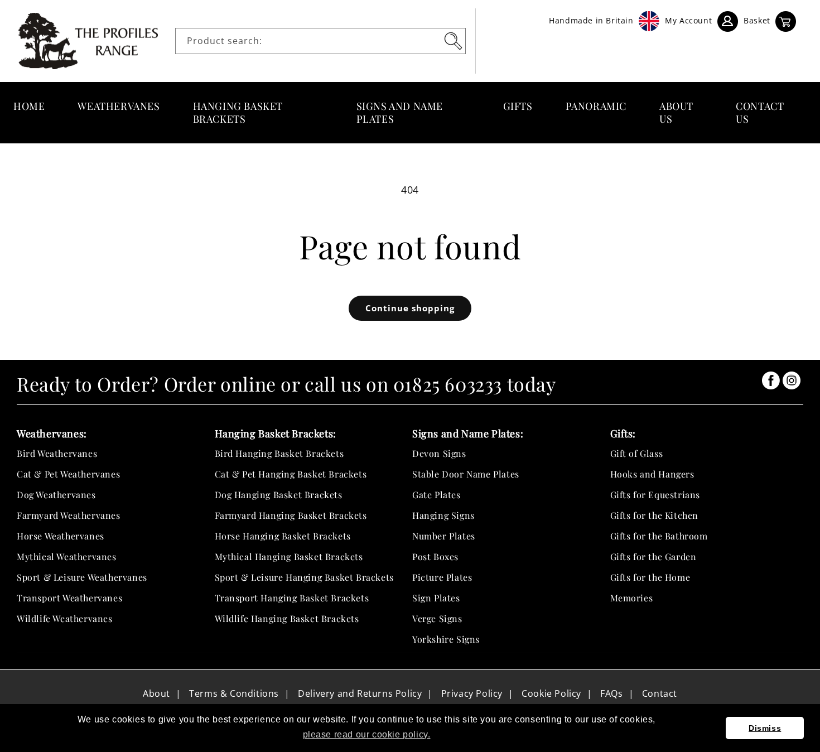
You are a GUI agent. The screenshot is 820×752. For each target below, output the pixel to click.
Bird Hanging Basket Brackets (279, 453)
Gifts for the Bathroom (659, 536)
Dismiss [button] (765, 728)
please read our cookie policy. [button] (367, 734)
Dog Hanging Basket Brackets (279, 494)
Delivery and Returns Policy (360, 693)
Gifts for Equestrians (655, 494)
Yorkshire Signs (446, 639)
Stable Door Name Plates (465, 474)
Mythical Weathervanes (67, 556)
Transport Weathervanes (69, 598)
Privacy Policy (472, 693)
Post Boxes (435, 556)
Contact (659, 693)
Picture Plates (442, 577)
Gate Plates (436, 494)
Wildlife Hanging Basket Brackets (287, 618)
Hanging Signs (443, 515)
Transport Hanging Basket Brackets (292, 598)
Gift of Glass (636, 453)
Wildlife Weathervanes (65, 618)
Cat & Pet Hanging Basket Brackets (291, 474)
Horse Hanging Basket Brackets (283, 536)
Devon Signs (439, 453)
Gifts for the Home (650, 577)
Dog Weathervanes (56, 494)
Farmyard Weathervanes (68, 515)
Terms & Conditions (234, 693)
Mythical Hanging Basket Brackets (289, 556)
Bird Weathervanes (57, 453)
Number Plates (443, 536)
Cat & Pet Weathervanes (68, 474)
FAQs (611, 693)
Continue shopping (410, 308)
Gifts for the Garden (653, 556)
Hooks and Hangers (652, 474)
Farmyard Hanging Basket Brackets (291, 515)
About (156, 693)
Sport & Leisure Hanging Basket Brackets (304, 577)
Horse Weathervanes (60, 536)
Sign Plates (436, 598)
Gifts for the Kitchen (654, 515)
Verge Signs (437, 618)
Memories (631, 598)
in (771, 380)
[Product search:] (453, 40)
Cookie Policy (551, 693)
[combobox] (320, 41)
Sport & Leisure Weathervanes (82, 577)
